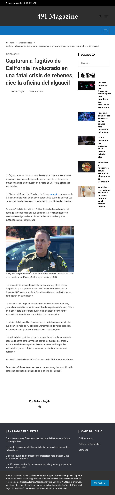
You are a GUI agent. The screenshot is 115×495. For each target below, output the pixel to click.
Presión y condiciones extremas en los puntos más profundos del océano (104, 122)
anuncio (54, 194)
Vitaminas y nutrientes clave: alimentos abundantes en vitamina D (104, 172)
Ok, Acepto (99, 483)
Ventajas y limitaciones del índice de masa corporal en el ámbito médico (104, 197)
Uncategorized (13, 54)
